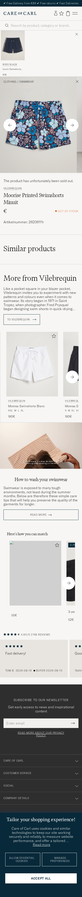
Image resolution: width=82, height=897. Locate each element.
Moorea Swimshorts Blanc (26, 406)
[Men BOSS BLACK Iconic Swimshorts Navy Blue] (13, 45)
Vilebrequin (12, 188)
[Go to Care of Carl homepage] (20, 13)
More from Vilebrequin (40, 278)
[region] (41, 658)
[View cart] (68, 13)
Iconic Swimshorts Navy (12, 69)
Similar (29, 248)
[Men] (35, 573)
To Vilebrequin (19, 319)
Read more (38, 514)
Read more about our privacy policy (41, 734)
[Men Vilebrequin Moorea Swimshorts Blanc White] (32, 364)
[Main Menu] (75, 13)
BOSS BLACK (10, 64)
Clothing (9, 81)
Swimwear (26, 81)
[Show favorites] (61, 13)
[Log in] (55, 13)
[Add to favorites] (53, 337)
